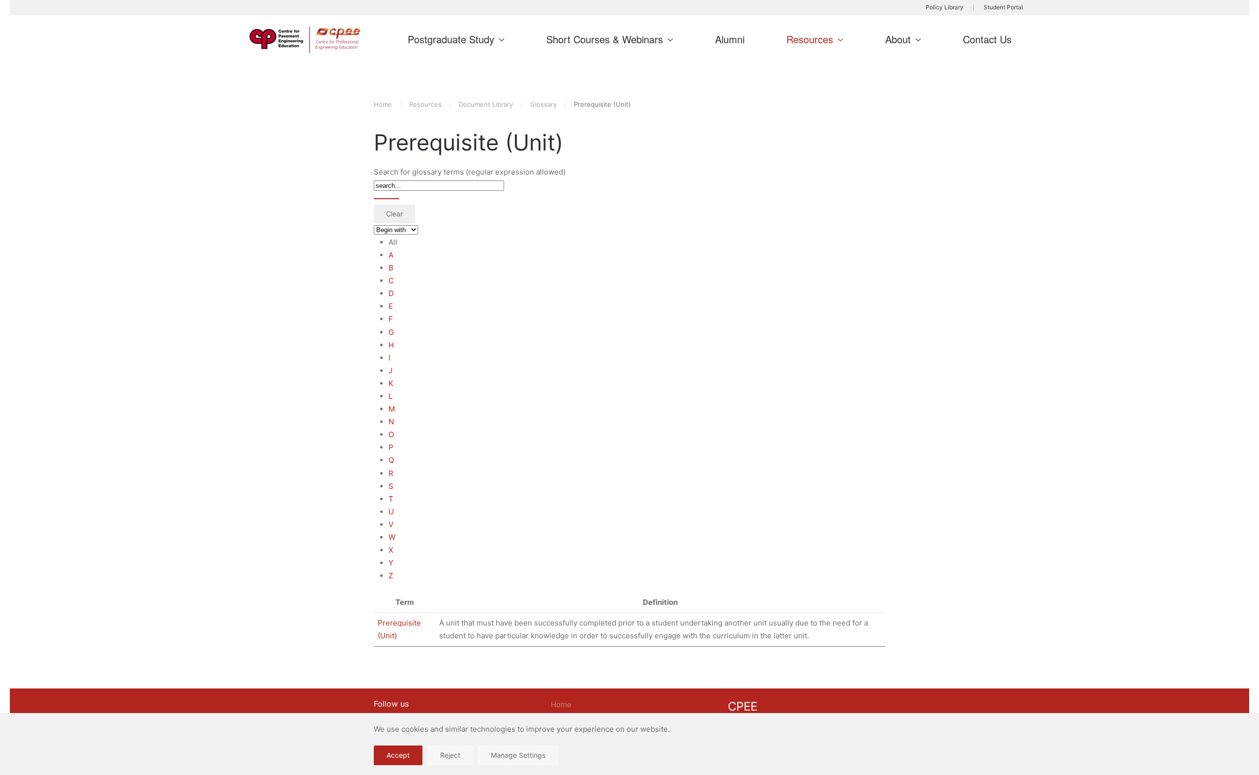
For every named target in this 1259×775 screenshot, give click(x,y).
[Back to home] (306, 39)
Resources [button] (809, 39)
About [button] (898, 39)
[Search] (386, 198)
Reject (450, 755)
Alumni (730, 39)
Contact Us (987, 39)
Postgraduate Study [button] (451, 39)
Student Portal (1003, 7)
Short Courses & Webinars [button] (604, 39)
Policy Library (944, 7)
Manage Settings (518, 755)
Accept (398, 755)
